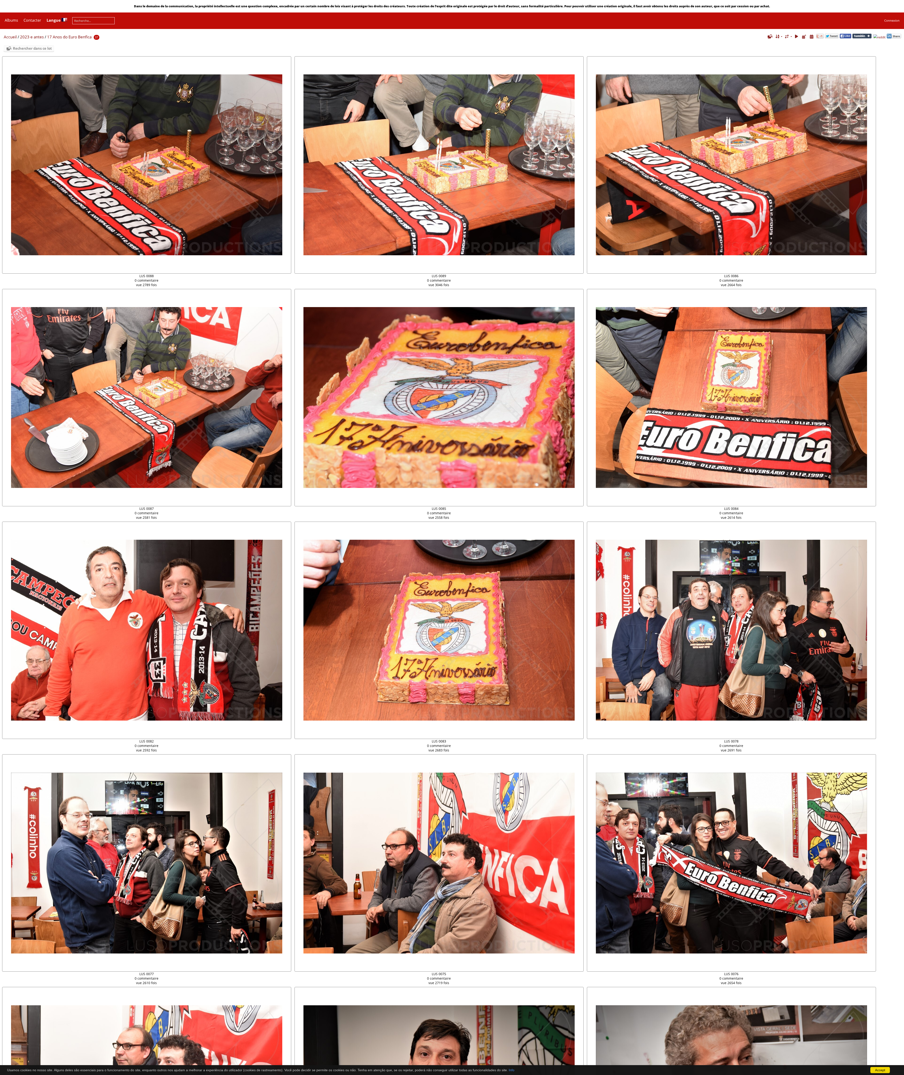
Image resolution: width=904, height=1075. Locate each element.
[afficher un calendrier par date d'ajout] (804, 37)
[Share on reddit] (879, 37)
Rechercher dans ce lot (32, 48)
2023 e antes (32, 37)
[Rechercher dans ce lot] (770, 36)
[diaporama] (796, 37)
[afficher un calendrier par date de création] (811, 37)
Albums (11, 20)
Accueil (10, 37)
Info (511, 1070)
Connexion (892, 20)
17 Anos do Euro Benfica (69, 37)
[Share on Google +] (820, 37)
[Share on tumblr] (862, 37)
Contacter (32, 20)
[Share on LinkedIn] (894, 37)
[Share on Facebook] (845, 37)
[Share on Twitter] (832, 37)
